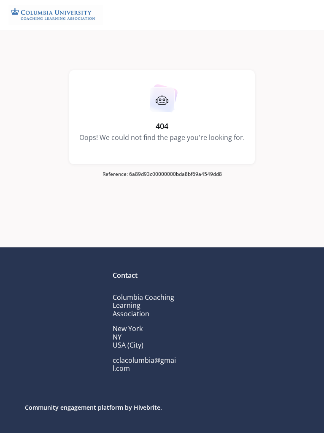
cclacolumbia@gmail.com (144, 364)
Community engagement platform (74, 407)
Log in (119, 45)
